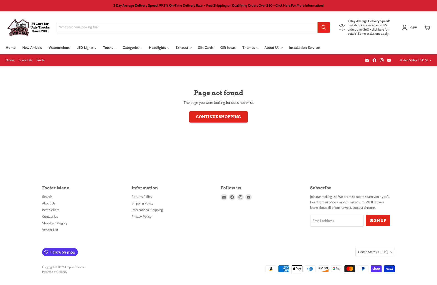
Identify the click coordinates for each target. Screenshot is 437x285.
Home (10, 47)
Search (47, 197)
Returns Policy (142, 197)
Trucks (108, 47)
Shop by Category (55, 223)
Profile (41, 60)
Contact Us (25, 60)
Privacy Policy (142, 216)
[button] (410, 27)
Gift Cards (205, 47)
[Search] (324, 27)
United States (414, 60)
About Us (272, 47)
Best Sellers (50, 210)
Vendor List (50, 230)
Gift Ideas (228, 47)
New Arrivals (32, 47)
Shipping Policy (142, 203)
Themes (249, 47)
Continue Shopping (218, 117)
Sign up (378, 220)
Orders (10, 60)
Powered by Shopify (54, 272)
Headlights (158, 47)
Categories (131, 47)
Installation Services (304, 47)
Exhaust (182, 47)
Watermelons (59, 47)
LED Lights (85, 47)
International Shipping (147, 210)
